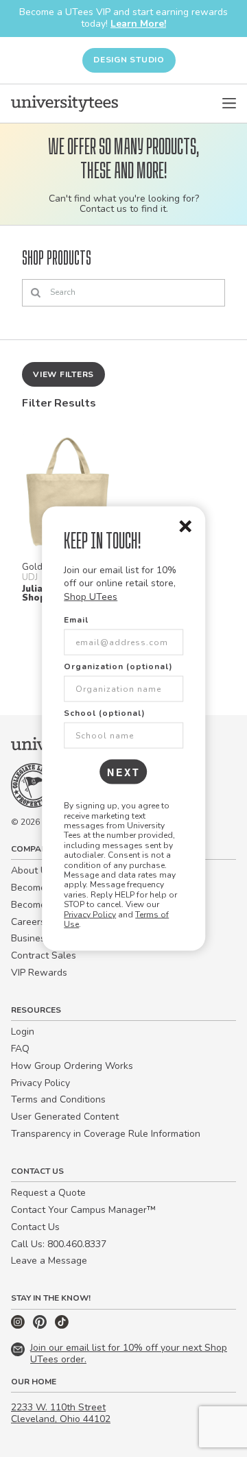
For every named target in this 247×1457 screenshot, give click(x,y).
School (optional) (104, 713)
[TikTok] (62, 1325)
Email (76, 619)
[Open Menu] (229, 103)
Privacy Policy (90, 913)
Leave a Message (49, 1260)
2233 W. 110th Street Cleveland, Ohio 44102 (60, 1413)
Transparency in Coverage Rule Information (105, 1133)
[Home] (64, 103)
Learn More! (138, 23)
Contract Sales (43, 955)
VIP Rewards (39, 972)
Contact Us (35, 1226)
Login (22, 1031)
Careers (28, 921)
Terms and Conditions (58, 1099)
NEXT (124, 772)
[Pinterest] (41, 1325)
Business (30, 938)
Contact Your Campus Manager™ (83, 1209)
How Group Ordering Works (72, 1065)
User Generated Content (65, 1116)
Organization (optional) (118, 666)
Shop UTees (90, 596)
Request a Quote (48, 1192)
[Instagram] (19, 1325)
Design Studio (129, 59)
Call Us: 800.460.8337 (58, 1244)
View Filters (63, 374)
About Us (31, 870)
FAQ (20, 1048)
